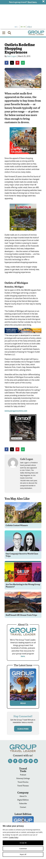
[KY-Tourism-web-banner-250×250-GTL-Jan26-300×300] (23, 443)
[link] (6, 63)
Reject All (23, 854)
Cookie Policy (13, 837)
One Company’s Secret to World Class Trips (22, 554)
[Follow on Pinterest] (31, 761)
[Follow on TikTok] (25, 761)
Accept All (23, 843)
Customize (23, 849)
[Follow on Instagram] (20, 761)
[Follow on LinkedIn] (36, 761)
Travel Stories (23, 782)
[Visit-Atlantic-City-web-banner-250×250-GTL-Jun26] (23, 155)
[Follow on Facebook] (15, 761)
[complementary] (23, 840)
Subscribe (23, 803)
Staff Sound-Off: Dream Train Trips (21, 615)
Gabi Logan (11, 56)
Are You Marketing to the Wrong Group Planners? (23, 585)
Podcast (23, 775)
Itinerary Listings (23, 778)
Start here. (32, 2)
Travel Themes (23, 785)
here (23, 656)
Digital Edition (23, 800)
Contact (23, 807)
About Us (23, 796)
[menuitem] (3, 32)
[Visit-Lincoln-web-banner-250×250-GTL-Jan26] (23, 232)
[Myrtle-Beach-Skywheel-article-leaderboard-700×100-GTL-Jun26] (23, 332)
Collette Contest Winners (17, 525)
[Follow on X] (10, 761)
